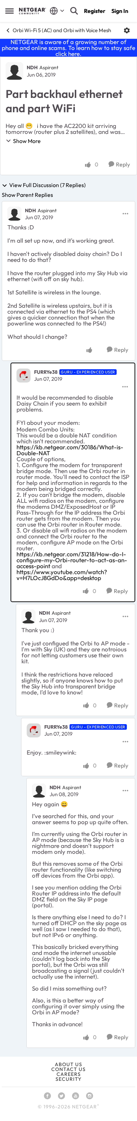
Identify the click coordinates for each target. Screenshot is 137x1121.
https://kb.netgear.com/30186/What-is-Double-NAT (70, 450)
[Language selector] (57, 11)
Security (68, 1079)
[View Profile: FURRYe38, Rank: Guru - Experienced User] (24, 376)
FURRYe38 (46, 372)
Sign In (119, 10)
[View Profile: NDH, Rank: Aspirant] (14, 71)
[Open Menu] (127, 30)
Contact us (68, 1069)
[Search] (74, 11)
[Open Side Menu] (9, 11)
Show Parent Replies (27, 195)
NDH (32, 67)
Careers (69, 1074)
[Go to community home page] (32, 11)
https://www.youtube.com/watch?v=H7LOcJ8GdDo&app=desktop (62, 574)
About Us (68, 1064)
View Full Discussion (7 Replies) (47, 185)
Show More (27, 141)
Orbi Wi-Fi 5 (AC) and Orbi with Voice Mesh (62, 30)
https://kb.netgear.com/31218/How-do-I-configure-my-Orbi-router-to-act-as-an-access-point (72, 560)
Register (94, 10)
